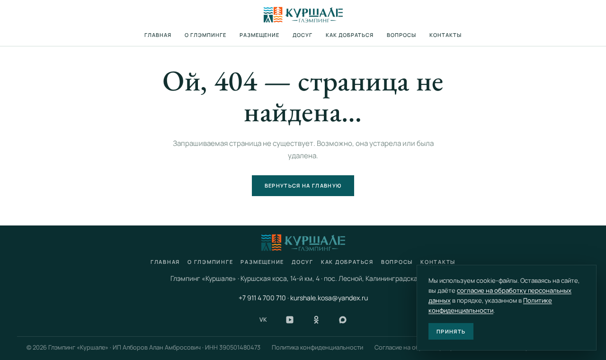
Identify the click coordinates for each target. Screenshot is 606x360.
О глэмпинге (205, 34)
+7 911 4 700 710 (262, 297)
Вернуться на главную (303, 185)
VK (263, 319)
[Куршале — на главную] (303, 15)
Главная (157, 34)
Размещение (259, 34)
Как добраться (350, 34)
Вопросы (401, 34)
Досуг (302, 34)
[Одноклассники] (316, 320)
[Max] (343, 320)
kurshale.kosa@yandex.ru (329, 297)
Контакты (445, 34)
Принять (451, 331)
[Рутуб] (290, 320)
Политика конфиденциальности (317, 347)
